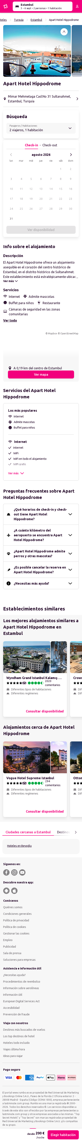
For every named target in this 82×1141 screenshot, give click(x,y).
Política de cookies (14, 927)
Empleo (8, 940)
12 (31, 188)
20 (41, 198)
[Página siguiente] (75, 832)
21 (51, 198)
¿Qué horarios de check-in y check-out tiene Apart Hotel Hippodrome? (40, 514)
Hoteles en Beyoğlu (19, 845)
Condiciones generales (17, 913)
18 (21, 198)
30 (70, 208)
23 (70, 198)
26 (31, 208)
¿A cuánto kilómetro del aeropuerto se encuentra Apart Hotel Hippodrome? (38, 535)
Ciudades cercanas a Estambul (28, 832)
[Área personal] (77, 6)
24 (11, 208)
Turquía (18, 19)
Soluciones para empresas (19, 959)
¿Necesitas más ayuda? (31, 583)
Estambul (36, 19)
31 (11, 218)
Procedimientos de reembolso (21, 981)
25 (21, 208)
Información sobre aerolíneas (21, 988)
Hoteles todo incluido (16, 1042)
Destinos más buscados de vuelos (24, 1029)
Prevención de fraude (16, 1014)
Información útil (12, 994)
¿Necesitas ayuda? (14, 975)
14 (51, 188)
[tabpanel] (41, 846)
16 (70, 188)
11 (21, 188)
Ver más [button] (13, 473)
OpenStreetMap (69, 333)
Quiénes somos (12, 907)
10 (11, 188)
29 (60, 208)
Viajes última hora (14, 1049)
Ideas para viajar (13, 1056)
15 (60, 188)
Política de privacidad (16, 920)
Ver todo (10, 320)
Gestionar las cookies (16, 933)
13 (41, 188)
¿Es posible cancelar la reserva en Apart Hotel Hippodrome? (40, 570)
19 (31, 198)
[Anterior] (11, 155)
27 (41, 208)
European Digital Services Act (21, 1001)
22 (60, 198)
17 (11, 198)
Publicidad (9, 946)
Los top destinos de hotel (19, 1036)
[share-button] (64, 32)
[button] (37, 51)
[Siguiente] (70, 155)
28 (51, 208)
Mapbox (52, 333)
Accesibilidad (11, 1007)
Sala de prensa (12, 953)
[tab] (28, 832)
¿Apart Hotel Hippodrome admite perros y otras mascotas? (39, 553)
